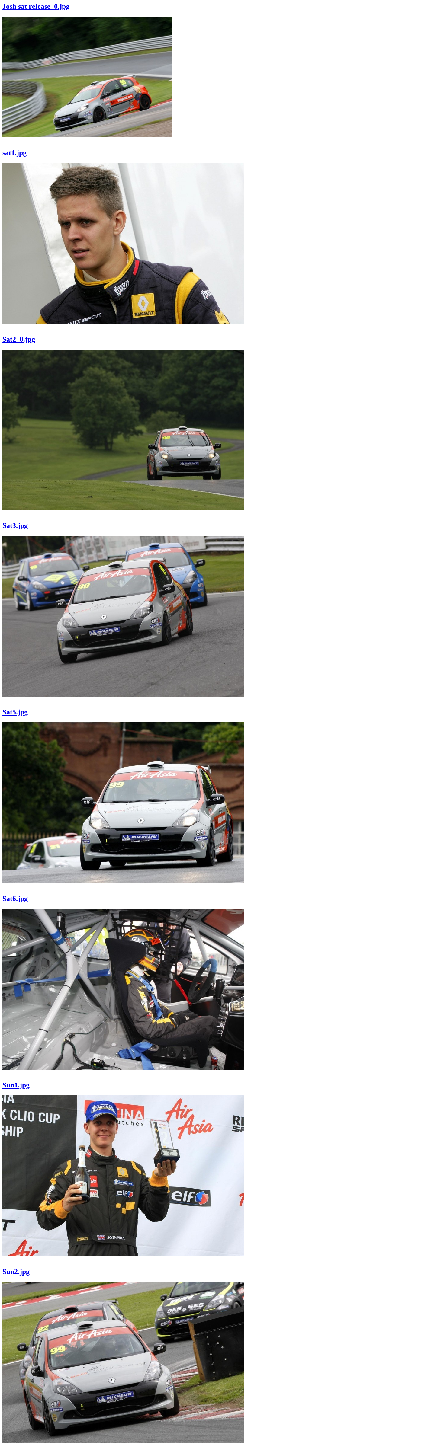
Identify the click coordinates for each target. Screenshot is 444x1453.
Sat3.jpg (15, 525)
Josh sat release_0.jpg (35, 6)
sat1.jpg (14, 153)
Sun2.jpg (16, 1272)
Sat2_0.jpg (18, 339)
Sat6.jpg (15, 898)
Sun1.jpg (16, 1085)
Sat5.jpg (15, 712)
